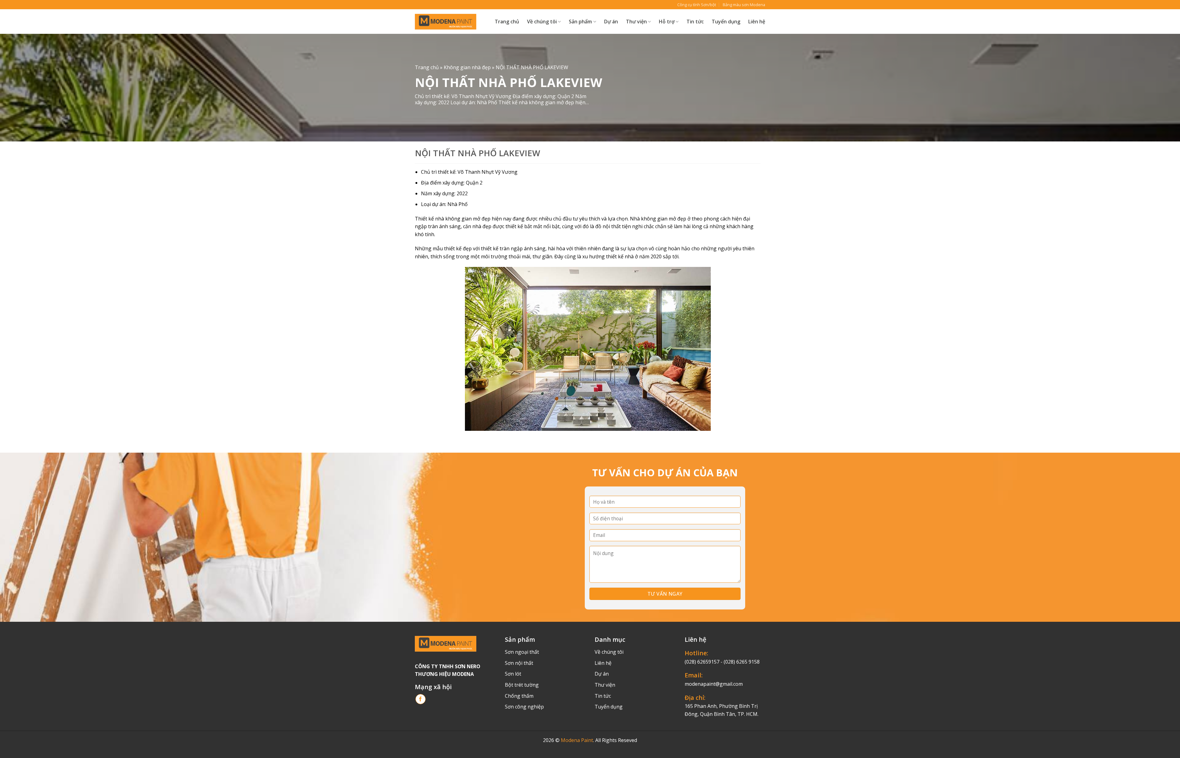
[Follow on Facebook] (420, 699)
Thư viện (605, 684)
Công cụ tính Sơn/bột (696, 4)
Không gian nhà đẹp (467, 67)
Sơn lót (513, 673)
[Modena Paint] (445, 22)
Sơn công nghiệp (524, 706)
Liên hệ (756, 21)
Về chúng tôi (542, 21)
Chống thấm (519, 696)
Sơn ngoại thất (522, 652)
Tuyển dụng (726, 21)
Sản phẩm (580, 21)
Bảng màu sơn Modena (744, 4)
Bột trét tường (522, 684)
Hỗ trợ (667, 21)
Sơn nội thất (519, 663)
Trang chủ (507, 21)
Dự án (611, 21)
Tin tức (695, 21)
